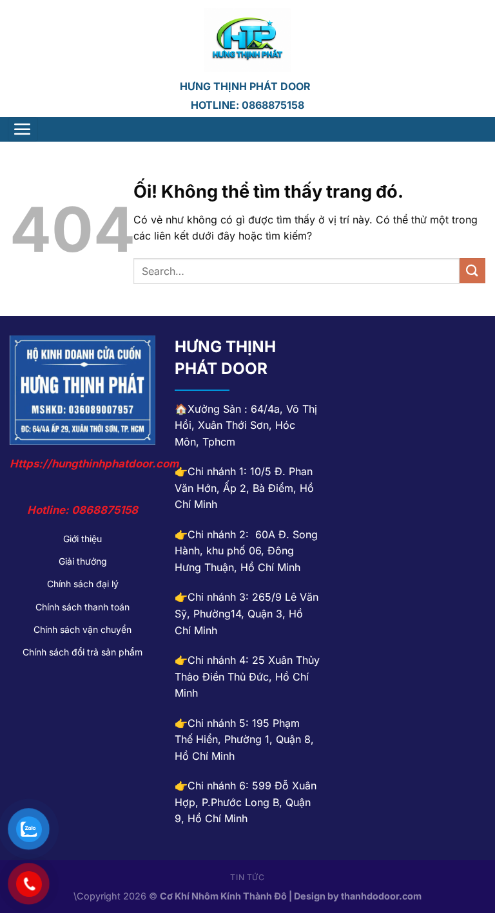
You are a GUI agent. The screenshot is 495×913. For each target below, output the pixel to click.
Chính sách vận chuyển (82, 629)
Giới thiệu (82, 538)
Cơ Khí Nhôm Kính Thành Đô (223, 895)
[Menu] (23, 129)
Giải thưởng (83, 561)
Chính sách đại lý (83, 583)
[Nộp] (472, 270)
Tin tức (247, 877)
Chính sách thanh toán (82, 606)
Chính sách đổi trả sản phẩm (82, 651)
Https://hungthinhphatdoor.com (94, 463)
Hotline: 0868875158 (247, 105)
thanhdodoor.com (381, 895)
